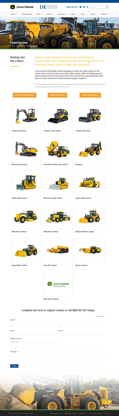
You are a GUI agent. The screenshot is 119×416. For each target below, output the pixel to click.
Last (59, 326)
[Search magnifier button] (107, 7)
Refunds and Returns (56, 413)
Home (12, 46)
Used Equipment (27, 14)
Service (49, 14)
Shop (82, 14)
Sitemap (107, 413)
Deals (73, 14)
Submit (14, 366)
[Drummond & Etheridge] (48, 7)
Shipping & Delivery (70, 413)
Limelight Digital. (28, 413)
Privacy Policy (83, 413)
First (11, 326)
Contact (103, 14)
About (93, 14)
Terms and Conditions (95, 413)
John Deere (20, 46)
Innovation (61, 14)
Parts (38, 14)
